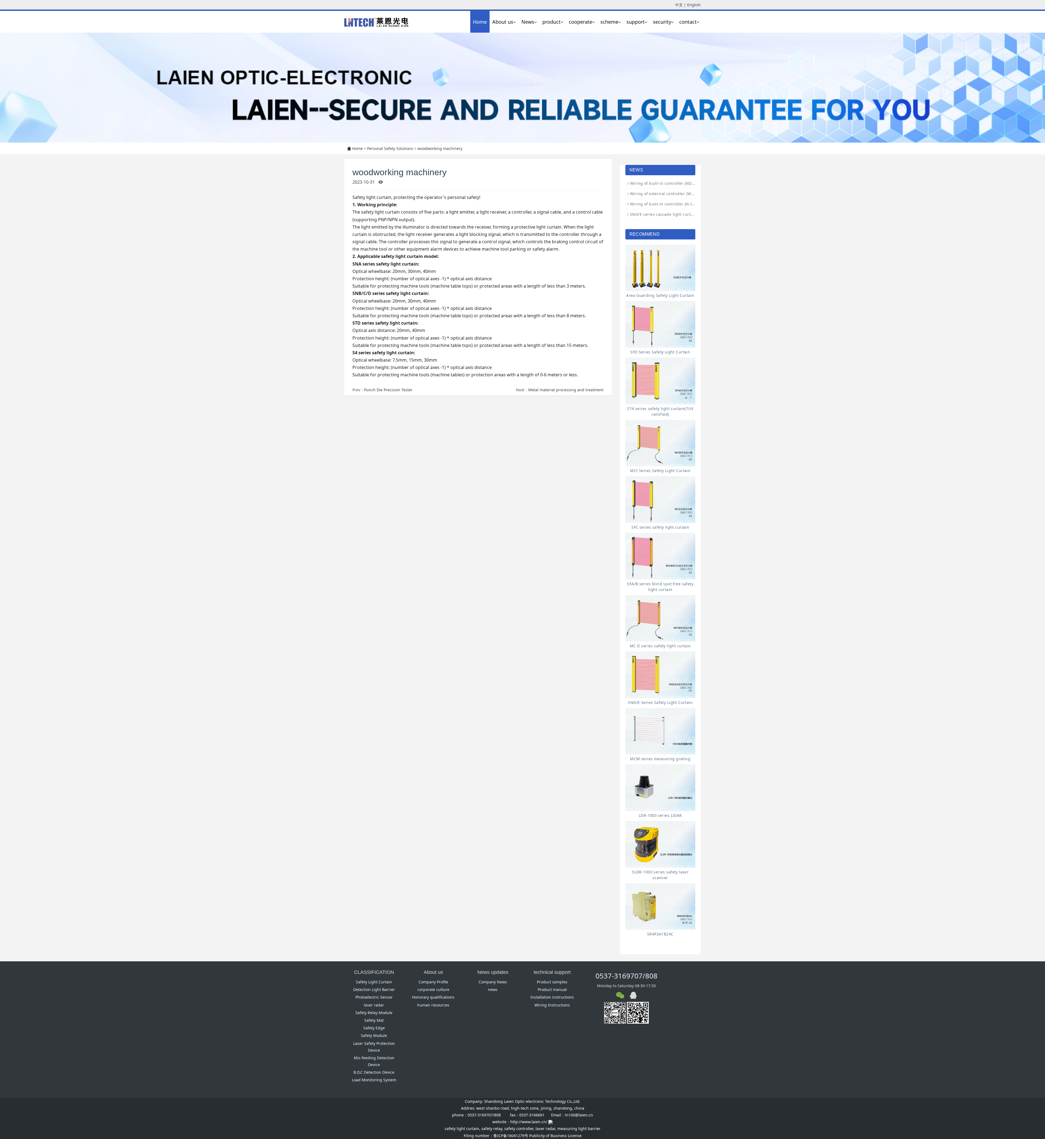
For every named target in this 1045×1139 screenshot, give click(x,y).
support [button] (635, 22)
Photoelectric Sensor (374, 997)
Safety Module (374, 1035)
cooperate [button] (580, 22)
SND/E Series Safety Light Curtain (660, 702)
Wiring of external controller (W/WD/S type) (672, 193)
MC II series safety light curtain (660, 645)
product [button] (551, 22)
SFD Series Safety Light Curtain (660, 352)
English (694, 4)
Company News (493, 981)
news (492, 989)
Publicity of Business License (555, 1135)
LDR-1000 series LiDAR (660, 815)
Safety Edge (374, 1027)
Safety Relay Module (373, 1012)
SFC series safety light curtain (660, 527)
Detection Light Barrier (374, 989)
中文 (679, 4)
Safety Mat (374, 1020)
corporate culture (433, 989)
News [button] (527, 22)
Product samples (552, 981)
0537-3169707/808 (626, 976)
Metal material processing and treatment (566, 389)
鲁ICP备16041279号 (510, 1135)
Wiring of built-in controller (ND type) (666, 183)
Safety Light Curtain (374, 981)
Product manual (552, 989)
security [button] (662, 22)
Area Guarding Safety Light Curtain (660, 295)
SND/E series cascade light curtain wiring (670, 214)
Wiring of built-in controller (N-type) (665, 204)
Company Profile (433, 981)
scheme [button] (609, 22)
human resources (433, 1005)
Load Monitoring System (374, 1079)
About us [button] (502, 22)
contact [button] (688, 22)
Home (480, 22)
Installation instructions (552, 997)
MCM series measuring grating (660, 758)
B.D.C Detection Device (374, 1072)
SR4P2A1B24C (660, 934)
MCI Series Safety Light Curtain (660, 470)
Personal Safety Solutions (390, 148)
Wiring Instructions (552, 1005)
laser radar (374, 1005)
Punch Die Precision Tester (388, 389)
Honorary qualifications (433, 997)
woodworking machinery (439, 148)
